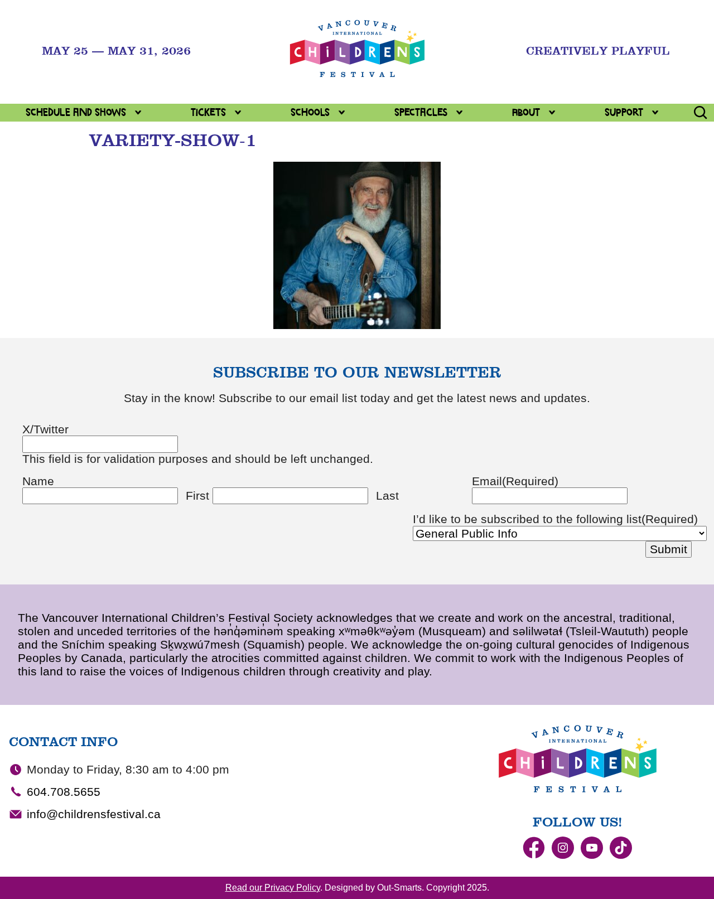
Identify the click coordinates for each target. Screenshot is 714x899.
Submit (668, 549)
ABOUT (526, 112)
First (197, 495)
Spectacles (420, 112)
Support (624, 112)
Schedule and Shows (76, 112)
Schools (310, 112)
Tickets (208, 112)
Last (387, 495)
